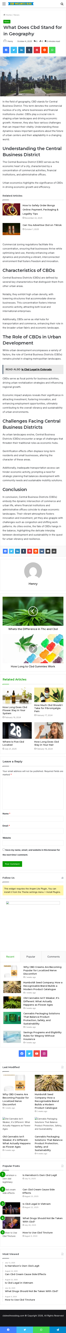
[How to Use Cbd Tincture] (11, 1237)
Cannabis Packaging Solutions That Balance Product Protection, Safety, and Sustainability (48, 1143)
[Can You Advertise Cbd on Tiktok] (11, 229)
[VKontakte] (41, 551)
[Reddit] (35, 551)
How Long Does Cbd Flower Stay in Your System (15, 710)
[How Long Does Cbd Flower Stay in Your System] (17, 696)
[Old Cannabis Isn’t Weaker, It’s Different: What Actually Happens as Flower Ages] (12, 1002)
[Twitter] (11, 551)
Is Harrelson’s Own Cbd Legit (40, 1175)
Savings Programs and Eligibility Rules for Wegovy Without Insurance (42, 1036)
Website (7, 837)
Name (6, 813)
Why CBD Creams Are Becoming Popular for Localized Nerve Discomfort (42, 970)
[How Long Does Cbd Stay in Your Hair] (48, 730)
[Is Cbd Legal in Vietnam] (11, 1208)
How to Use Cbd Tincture (38, 1232)
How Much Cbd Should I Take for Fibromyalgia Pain (48, 708)
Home (8, 15)
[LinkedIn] (17, 551)
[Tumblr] (23, 551)
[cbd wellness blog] (21, 3)
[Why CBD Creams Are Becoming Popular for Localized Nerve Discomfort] (12, 971)
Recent (10, 956)
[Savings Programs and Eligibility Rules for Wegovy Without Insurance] (12, 1037)
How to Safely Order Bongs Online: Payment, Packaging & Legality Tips (40, 209)
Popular (30, 956)
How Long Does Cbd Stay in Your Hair (46, 743)
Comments (53, 956)
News (16, 15)
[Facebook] (5, 551)
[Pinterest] (29, 551)
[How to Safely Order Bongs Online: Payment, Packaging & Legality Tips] (11, 209)
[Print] (54, 551)
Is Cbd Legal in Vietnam (37, 1203)
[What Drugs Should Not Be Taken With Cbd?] (11, 1223)
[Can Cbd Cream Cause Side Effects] (11, 1194)
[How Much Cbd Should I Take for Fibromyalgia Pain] (48, 695)
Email (6, 825)
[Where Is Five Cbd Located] (17, 730)
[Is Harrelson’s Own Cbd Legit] (11, 1180)
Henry (10, 41)
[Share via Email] (47, 551)
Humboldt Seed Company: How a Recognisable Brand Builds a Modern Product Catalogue (42, 986)
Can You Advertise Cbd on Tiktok (42, 225)
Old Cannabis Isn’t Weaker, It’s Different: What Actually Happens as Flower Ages (41, 1001)
